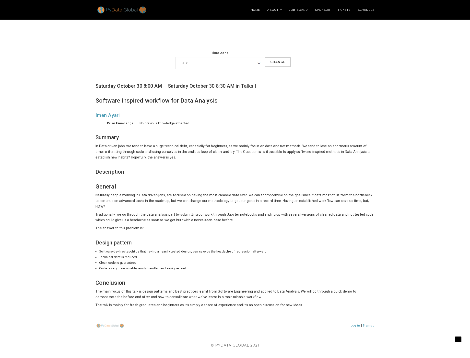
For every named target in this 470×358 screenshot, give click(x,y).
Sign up (369, 325)
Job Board (298, 9)
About (273, 9)
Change (277, 62)
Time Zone (219, 53)
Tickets (344, 9)
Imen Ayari (107, 115)
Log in (355, 325)
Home (255, 9)
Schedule (366, 9)
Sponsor (322, 9)
